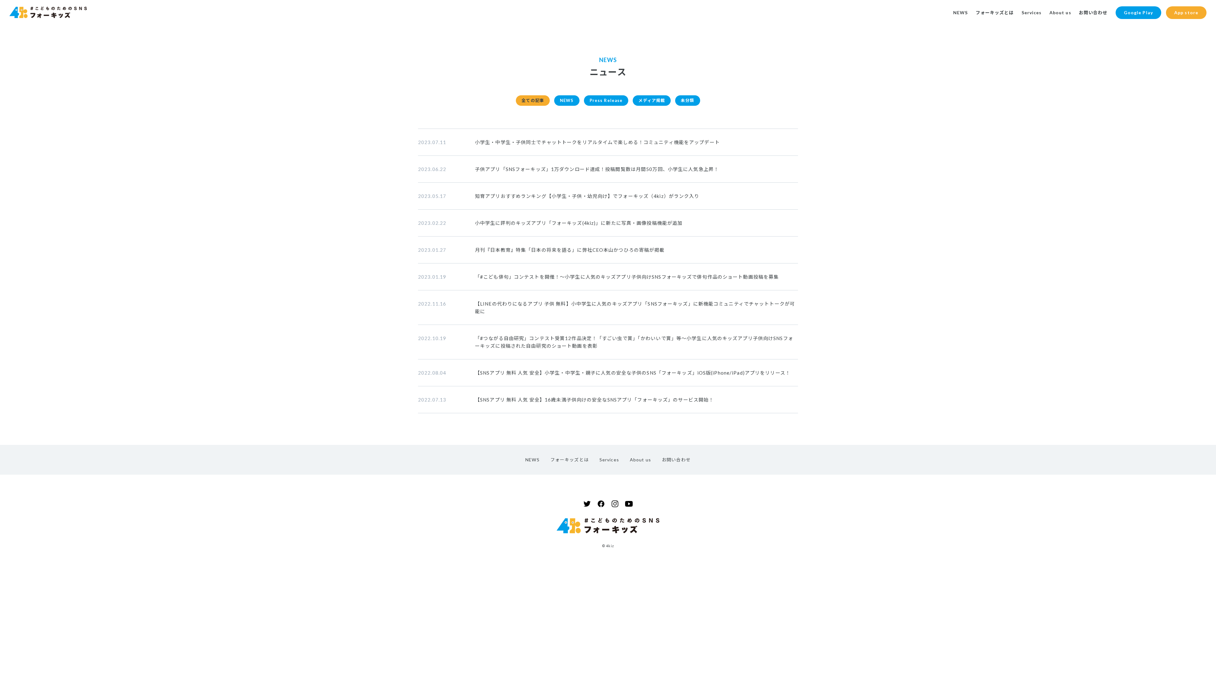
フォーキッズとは (995, 12)
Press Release (606, 100)
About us (1060, 12)
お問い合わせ (1093, 12)
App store (1186, 12)
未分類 (687, 100)
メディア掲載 (651, 100)
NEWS (960, 12)
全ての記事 (533, 100)
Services (1032, 12)
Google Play (1138, 12)
